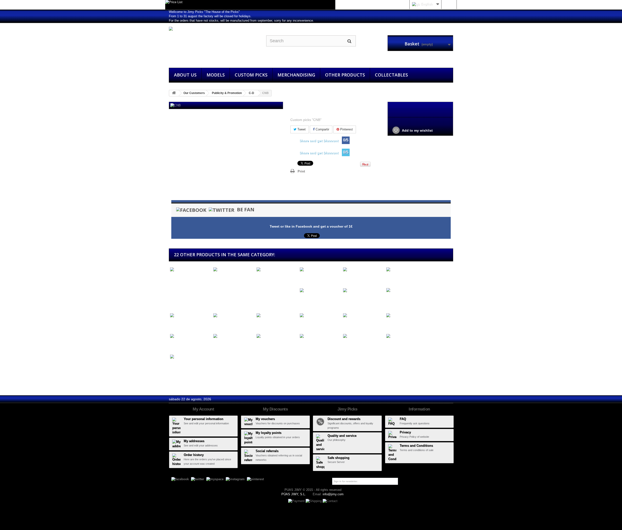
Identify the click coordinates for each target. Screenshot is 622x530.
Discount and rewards (344, 419)
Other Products (345, 75)
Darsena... (350, 324)
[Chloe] (406, 269)
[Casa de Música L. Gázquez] (277, 271)
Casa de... (263, 283)
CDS (302, 278)
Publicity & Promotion (227, 93)
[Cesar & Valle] (363, 269)
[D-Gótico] (406, 336)
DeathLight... (265, 345)
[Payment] (297, 501)
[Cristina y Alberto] (190, 315)
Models (216, 75)
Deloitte (218, 345)
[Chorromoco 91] (233, 315)
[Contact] (330, 501)
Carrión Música (224, 278)
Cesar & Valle (352, 278)
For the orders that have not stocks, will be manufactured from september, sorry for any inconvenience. (241, 20)
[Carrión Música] (233, 269)
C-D (251, 93)
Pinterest (346, 129)
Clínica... (305, 299)
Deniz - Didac (179, 345)
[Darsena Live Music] (363, 315)
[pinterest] (255, 479)
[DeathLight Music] (277, 336)
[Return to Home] (174, 93)
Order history (194, 455)
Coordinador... (396, 303)
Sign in (448, 4)
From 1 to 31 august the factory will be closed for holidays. (210, 16)
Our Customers (194, 93)
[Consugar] (277, 315)
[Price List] (250, 4)
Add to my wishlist (417, 130)
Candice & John (181, 278)
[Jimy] (214, 44)
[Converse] (363, 290)
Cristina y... (178, 324)
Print (301, 171)
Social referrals (267, 451)
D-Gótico (392, 345)
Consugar (263, 324)
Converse (349, 299)
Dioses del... (395, 324)
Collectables (391, 75)
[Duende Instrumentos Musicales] (190, 359)
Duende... (176, 370)
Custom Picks (251, 75)
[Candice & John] (190, 269)
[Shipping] (314, 501)
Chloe (389, 278)
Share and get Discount (318, 141)
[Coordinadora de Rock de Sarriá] (406, 292)
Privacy (405, 432)
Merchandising (296, 75)
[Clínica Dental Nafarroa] (320, 290)
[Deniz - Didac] (190, 336)
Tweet (301, 129)
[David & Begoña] (363, 336)
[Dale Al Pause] (320, 315)
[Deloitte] (233, 336)
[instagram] (235, 479)
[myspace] (215, 479)
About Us (185, 75)
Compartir (322, 129)
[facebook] (180, 479)
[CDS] (320, 269)
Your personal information (203, 419)
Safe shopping (338, 458)
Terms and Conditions (416, 445)
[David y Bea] (320, 336)
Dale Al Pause (310, 324)
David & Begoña (355, 345)
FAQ (403, 419)
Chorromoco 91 (224, 324)
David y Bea (308, 345)
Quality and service (342, 435)
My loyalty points (268, 433)
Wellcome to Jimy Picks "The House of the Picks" (204, 12)
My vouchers (265, 419)
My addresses (194, 441)
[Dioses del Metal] (406, 315)
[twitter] (197, 479)
